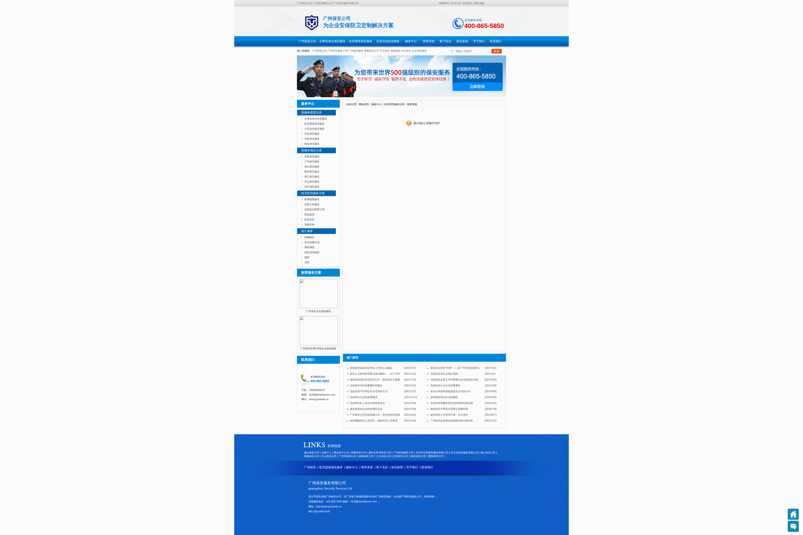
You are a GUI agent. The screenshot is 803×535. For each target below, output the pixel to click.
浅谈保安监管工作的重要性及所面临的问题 (454, 379)
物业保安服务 (312, 144)
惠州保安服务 (312, 171)
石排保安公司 (400, 456)
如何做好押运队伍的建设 (444, 397)
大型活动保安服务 (388, 41)
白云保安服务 (419, 50)
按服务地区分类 (311, 150)
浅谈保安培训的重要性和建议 (366, 385)
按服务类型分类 (311, 112)
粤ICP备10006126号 (319, 511)
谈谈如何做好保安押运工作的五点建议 (371, 367)
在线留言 (468, 3)
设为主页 (456, 3)
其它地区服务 (312, 186)
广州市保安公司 (347, 456)
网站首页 (364, 104)
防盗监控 (309, 214)
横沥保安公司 (418, 456)
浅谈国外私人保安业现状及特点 (367, 403)
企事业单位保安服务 (332, 41)
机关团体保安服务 (360, 41)
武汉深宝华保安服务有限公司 (432, 452)
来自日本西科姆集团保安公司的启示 (450, 391)
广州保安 (310, 467)
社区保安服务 (312, 134)
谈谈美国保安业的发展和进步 (366, 408)
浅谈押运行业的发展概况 (363, 397)
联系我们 (495, 41)
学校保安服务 (312, 139)
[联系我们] (793, 526)
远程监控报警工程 (314, 209)
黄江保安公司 (488, 452)
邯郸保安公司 (358, 452)
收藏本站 (444, 3)
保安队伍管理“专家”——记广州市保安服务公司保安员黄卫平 (456, 367)
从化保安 (406, 50)
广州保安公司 (307, 41)
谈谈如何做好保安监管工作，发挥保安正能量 (375, 379)
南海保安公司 (366, 456)
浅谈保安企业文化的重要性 (445, 385)
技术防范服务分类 (313, 193)
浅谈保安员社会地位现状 (444, 373)
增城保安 (395, 50)
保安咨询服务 (312, 252)
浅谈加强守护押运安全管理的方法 (368, 391)
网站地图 (479, 3)
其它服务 (307, 231)
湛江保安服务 (312, 176)
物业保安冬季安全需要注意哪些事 (449, 408)
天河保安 (385, 50)
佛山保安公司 (311, 452)
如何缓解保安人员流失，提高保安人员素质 (374, 420)
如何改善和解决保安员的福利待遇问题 (451, 403)
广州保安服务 (355, 50)
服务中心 (411, 41)
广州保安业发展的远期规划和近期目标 (451, 420)
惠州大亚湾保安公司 (379, 452)
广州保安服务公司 (338, 50)
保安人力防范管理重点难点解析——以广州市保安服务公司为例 (376, 373)
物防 (306, 257)
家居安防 (309, 219)
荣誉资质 (429, 41)
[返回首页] (793, 514)
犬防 (306, 262)
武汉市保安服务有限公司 (464, 452)
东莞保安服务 (312, 156)
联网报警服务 (312, 199)
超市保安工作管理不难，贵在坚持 (449, 414)
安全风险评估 (312, 242)
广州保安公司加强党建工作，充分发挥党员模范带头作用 (376, 414)
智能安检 (309, 224)
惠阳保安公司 (435, 456)
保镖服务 (309, 237)
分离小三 (326, 452)
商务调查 (309, 247)
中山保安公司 (328, 456)
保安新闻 (462, 41)
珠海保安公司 (311, 456)
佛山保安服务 (312, 166)
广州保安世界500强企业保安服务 (318, 348)
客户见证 (445, 41)
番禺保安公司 (371, 50)
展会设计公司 (341, 452)
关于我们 (479, 41)
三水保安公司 (383, 456)
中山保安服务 (312, 181)
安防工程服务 (312, 204)
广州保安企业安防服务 (318, 311)
